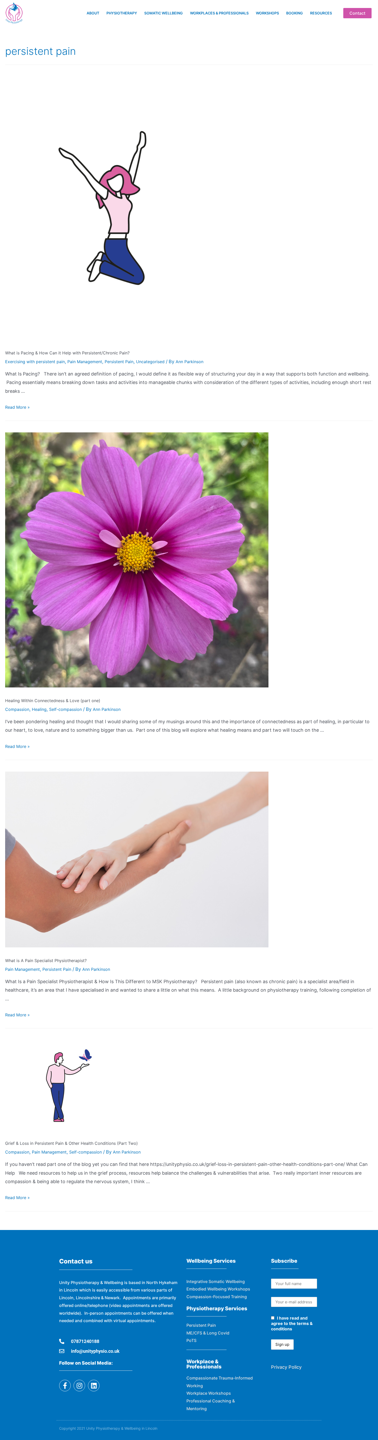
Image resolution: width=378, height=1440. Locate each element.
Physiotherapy (121, 13)
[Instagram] (79, 1385)
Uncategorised (150, 361)
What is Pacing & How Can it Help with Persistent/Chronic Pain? (67, 352)
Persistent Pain (119, 361)
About (93, 13)
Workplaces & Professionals (219, 13)
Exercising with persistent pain (35, 361)
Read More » (17, 407)
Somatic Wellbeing (163, 13)
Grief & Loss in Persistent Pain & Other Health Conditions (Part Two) (71, 1143)
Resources (321, 13)
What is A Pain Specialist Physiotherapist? (46, 960)
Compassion (17, 709)
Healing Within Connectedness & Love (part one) (52, 700)
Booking (294, 13)
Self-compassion (65, 709)
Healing (39, 709)
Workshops (267, 13)
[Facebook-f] (65, 1385)
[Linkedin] (94, 1385)
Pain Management (84, 361)
